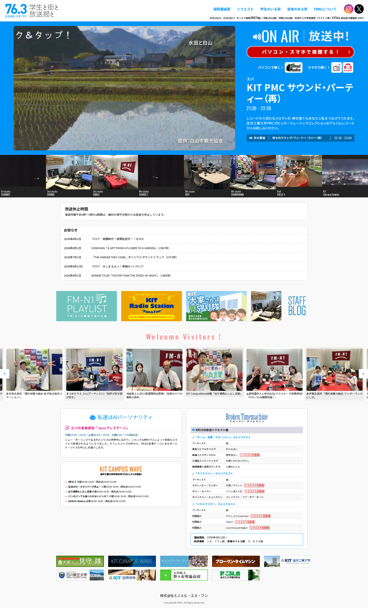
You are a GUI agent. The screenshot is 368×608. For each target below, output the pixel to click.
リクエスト (245, 8)
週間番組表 (221, 8)
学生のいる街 (270, 8)
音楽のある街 (297, 8)
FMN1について (325, 8)
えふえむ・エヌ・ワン (31, 10)
